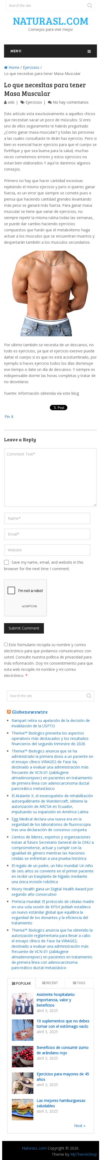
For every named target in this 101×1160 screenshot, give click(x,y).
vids (11, 102)
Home (13, 67)
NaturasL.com (50, 21)
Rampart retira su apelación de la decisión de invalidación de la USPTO (51, 723)
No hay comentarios (71, 102)
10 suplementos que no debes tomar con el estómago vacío (63, 1023)
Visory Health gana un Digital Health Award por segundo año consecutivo (52, 891)
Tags (81, 983)
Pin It (9, 416)
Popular (23, 983)
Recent (52, 983)
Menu (16, 50)
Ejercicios (31, 67)
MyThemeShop (83, 1154)
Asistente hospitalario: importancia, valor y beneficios (56, 1000)
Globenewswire (30, 712)
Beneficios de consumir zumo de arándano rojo (63, 1050)
